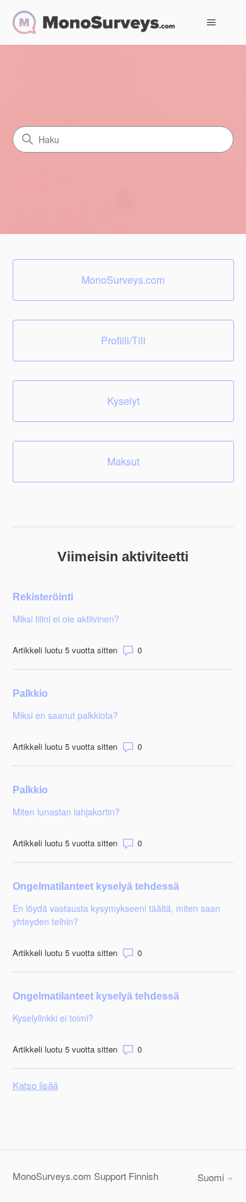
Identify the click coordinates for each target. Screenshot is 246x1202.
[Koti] (94, 22)
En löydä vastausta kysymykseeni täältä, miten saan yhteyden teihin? (116, 915)
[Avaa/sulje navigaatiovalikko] (211, 23)
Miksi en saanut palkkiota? (65, 715)
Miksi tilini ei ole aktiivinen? (66, 618)
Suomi (211, 1177)
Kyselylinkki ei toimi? (53, 1018)
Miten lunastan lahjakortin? (66, 811)
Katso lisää (35, 1085)
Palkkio (30, 693)
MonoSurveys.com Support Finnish (85, 1175)
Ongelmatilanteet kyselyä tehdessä (96, 886)
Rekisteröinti (43, 597)
